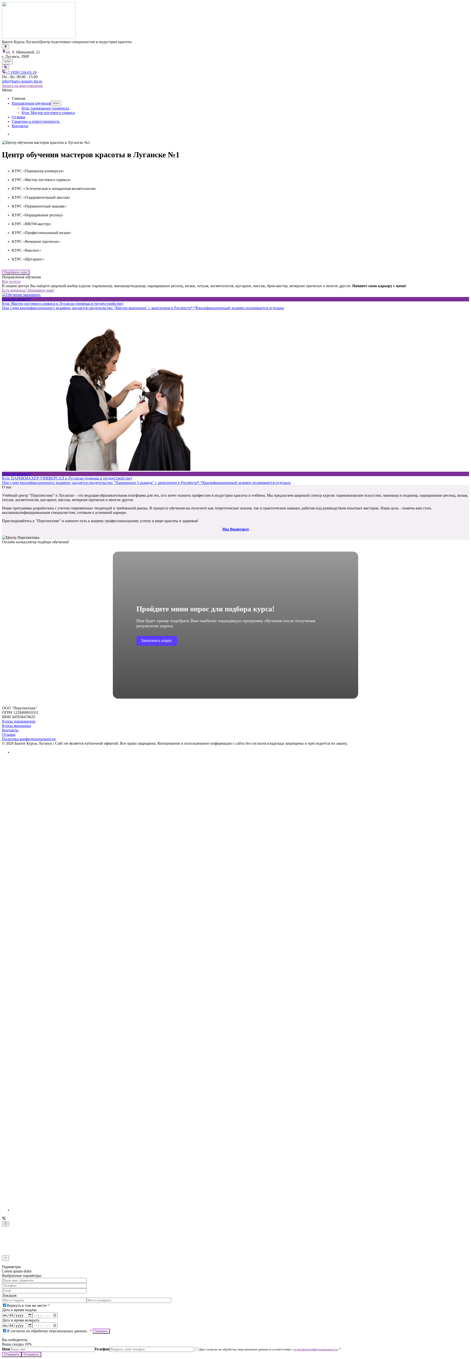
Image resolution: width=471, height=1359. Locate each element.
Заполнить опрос (156, 641)
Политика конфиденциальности (29, 739)
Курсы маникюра (16, 726)
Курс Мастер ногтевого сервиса (48, 113)
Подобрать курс (15, 272)
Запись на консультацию (22, 86)
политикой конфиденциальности (315, 1247)
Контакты (20, 126)
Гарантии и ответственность (36, 121)
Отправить (12, 1253)
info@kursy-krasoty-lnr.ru (22, 81)
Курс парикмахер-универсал (45, 108)
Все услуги (11, 281)
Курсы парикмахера (18, 721)
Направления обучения (31, 103)
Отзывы (18, 117)
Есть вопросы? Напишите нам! (28, 290)
